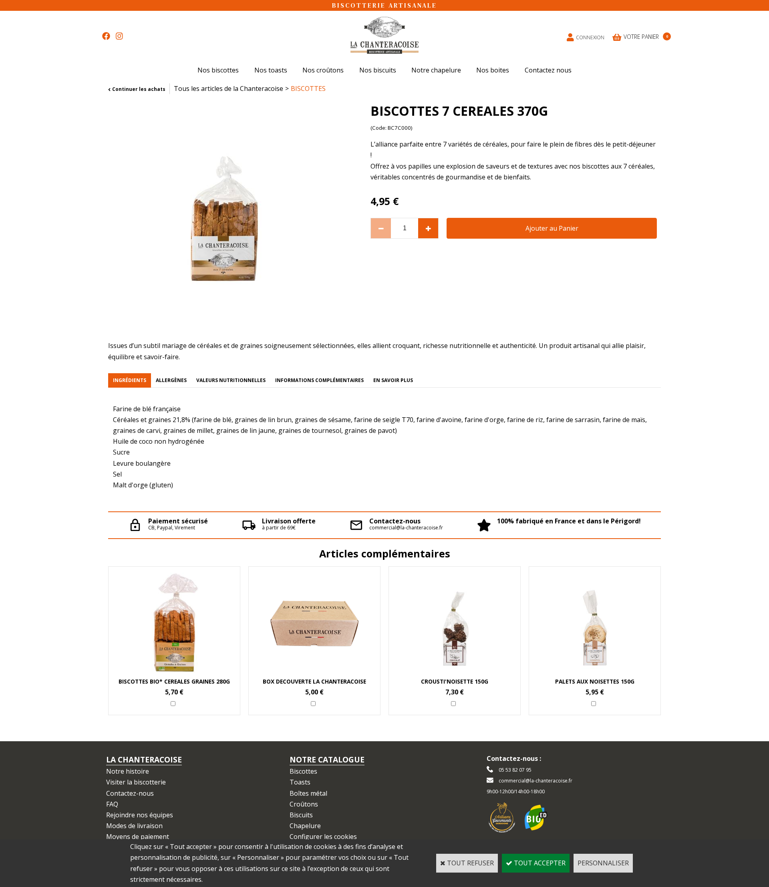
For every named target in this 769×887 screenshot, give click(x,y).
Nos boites (492, 70)
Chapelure (305, 825)
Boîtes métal (308, 793)
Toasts (300, 782)
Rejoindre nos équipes (139, 815)
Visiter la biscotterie (136, 782)
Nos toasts (270, 70)
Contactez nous (548, 70)
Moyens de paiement (137, 836)
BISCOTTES (308, 88)
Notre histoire (127, 771)
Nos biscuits (377, 70)
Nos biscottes (218, 70)
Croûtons (304, 804)
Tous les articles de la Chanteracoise (228, 88)
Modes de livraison (134, 825)
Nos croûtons (323, 70)
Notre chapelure (436, 70)
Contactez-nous (130, 793)
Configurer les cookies (323, 836)
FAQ (112, 804)
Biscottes (303, 771)
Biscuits (301, 815)
